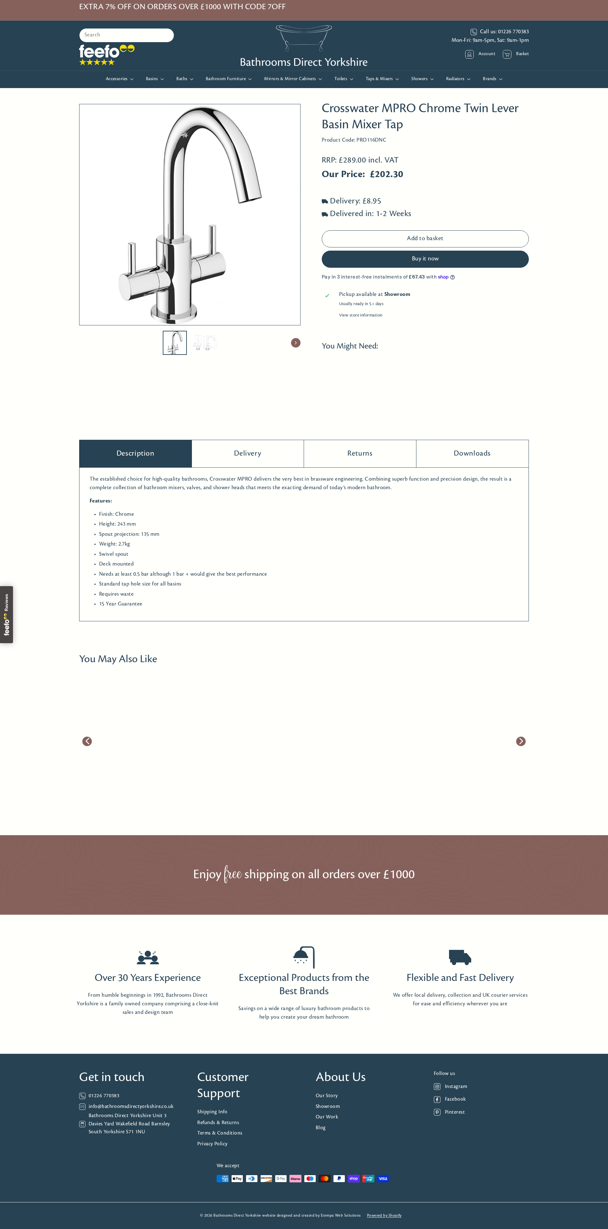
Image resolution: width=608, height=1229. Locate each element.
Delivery (247, 454)
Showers (420, 79)
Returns (359, 454)
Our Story (327, 1095)
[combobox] (126, 35)
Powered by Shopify (384, 1215)
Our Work (327, 1117)
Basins (152, 79)
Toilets (341, 79)
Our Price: (343, 175)
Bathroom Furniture (226, 79)
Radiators (456, 79)
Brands (490, 79)
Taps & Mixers (380, 79)
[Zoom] (189, 214)
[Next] (296, 343)
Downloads (472, 454)
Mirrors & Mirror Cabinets (290, 79)
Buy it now (425, 259)
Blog (321, 1127)
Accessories (117, 79)
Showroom (328, 1106)
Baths (182, 79)
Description (136, 454)
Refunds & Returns (218, 1122)
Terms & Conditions (219, 1133)
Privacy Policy (212, 1144)
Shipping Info (212, 1112)
